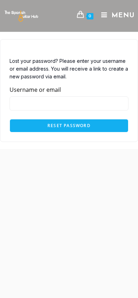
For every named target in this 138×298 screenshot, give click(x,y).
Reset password (69, 126)
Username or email (35, 90)
